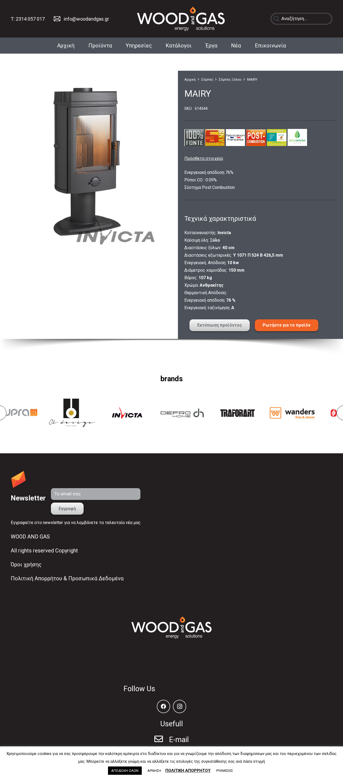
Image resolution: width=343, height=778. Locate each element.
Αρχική (190, 79)
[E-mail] (161, 740)
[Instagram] (179, 706)
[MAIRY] (88, 158)
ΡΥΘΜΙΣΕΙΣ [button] (224, 771)
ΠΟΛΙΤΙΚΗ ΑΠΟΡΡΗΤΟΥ (188, 770)
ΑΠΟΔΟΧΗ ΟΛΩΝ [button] (125, 771)
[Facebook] (163, 706)
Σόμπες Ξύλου (230, 79)
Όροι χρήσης (26, 564)
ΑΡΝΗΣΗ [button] (154, 771)
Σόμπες (207, 79)
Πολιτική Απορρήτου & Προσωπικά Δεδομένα (67, 578)
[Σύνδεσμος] (56, 18)
